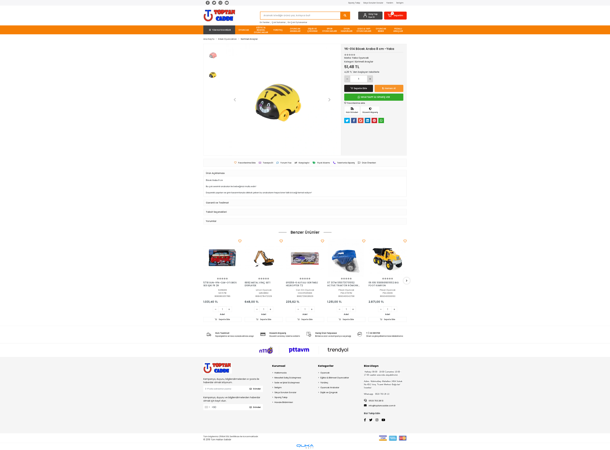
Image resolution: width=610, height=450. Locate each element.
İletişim (399, 2)
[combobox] (207, 407)
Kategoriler (326, 366)
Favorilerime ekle (356, 103)
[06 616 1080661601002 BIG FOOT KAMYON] (388, 258)
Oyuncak (325, 372)
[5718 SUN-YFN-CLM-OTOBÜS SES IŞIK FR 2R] (222, 258)
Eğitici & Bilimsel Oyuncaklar (334, 377)
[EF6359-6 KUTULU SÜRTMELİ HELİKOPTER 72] (305, 258)
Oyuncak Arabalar (329, 387)
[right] (407, 280)
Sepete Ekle (360, 88)
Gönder (257, 388)
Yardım (389, 2)
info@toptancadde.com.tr (382, 405)
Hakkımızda (280, 372)
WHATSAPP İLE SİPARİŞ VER (375, 97)
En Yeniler (265, 22)
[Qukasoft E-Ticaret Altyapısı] (305, 446)
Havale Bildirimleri (283, 402)
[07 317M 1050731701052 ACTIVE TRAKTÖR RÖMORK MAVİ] (346, 258)
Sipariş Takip (354, 2)
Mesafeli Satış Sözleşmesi (287, 377)
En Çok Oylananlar (297, 22)
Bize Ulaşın (371, 366)
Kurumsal (278, 366)
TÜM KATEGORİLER (221, 29)
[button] (395, 16)
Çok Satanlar (279, 22)
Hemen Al (390, 88)
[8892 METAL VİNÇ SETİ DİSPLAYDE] (264, 258)
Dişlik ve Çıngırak (329, 392)
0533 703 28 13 (375, 400)
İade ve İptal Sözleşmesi (287, 382)
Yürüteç (324, 382)
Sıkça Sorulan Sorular (373, 2)
